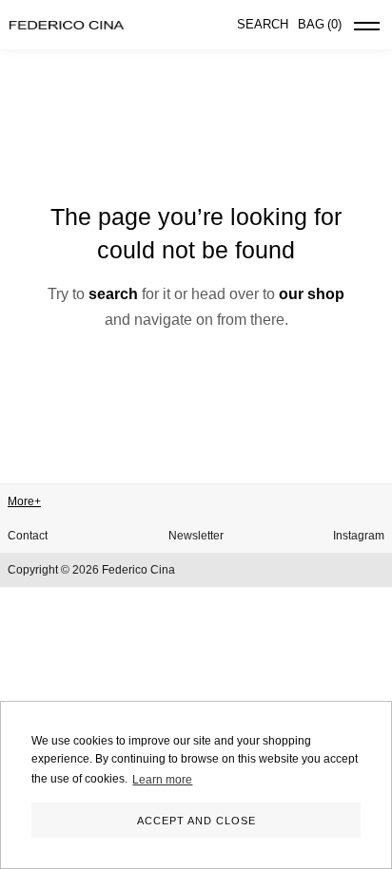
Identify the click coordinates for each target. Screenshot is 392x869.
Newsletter (196, 535)
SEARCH (262, 24)
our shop (311, 294)
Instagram (358, 535)
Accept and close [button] (196, 820)
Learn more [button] (162, 779)
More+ (24, 501)
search (113, 294)
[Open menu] (367, 29)
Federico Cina (138, 569)
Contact (28, 535)
